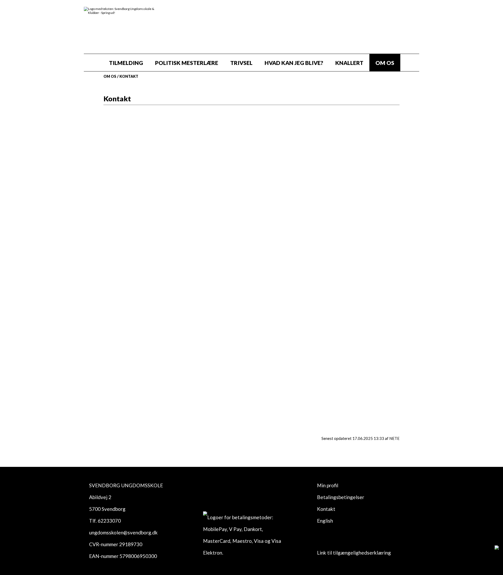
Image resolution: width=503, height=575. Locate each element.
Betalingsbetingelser (340, 497)
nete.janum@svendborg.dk (290, 390)
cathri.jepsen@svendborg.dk (293, 227)
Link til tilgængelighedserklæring (354, 553)
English (325, 521)
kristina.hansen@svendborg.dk (295, 305)
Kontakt (128, 76)
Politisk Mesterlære (186, 62)
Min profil (327, 485)
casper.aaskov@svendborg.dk (293, 364)
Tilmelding (126, 62)
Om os (384, 62)
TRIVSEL (241, 62)
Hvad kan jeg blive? (294, 62)
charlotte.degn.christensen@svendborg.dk (310, 338)
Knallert (349, 62)
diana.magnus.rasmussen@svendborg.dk (306, 279)
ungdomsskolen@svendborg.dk (296, 194)
